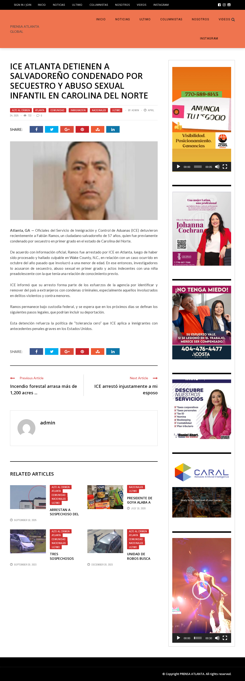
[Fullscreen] (225, 166)
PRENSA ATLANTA (192, 674)
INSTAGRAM (161, 4)
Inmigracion (78, 110)
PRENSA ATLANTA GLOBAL (24, 28)
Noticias (59, 4)
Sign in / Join (22, 4)
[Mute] (217, 166)
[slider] (198, 166)
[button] (201, 119)
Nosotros (122, 4)
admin (135, 110)
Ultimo (77, 4)
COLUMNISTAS (98, 4)
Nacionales (99, 110)
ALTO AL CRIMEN (21, 110)
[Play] (178, 166)
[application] (201, 119)
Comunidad (57, 110)
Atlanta (39, 110)
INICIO (42, 4)
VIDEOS (141, 4)
